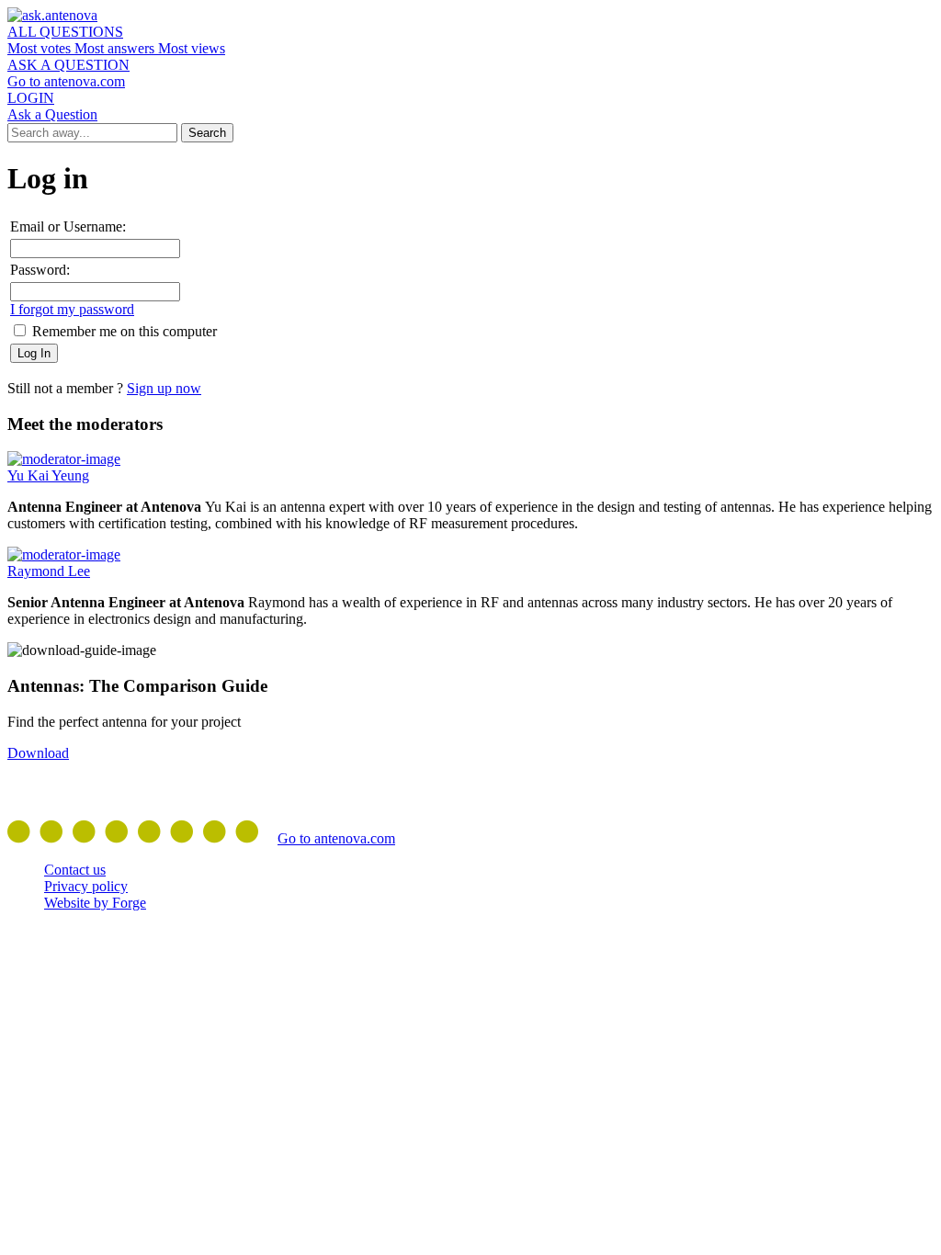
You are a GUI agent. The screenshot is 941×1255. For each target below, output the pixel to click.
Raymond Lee (48, 571)
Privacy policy (86, 886)
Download (38, 753)
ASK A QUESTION (68, 65)
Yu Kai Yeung (48, 475)
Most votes (40, 48)
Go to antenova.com (66, 81)
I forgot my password (72, 309)
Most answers (116, 48)
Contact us (75, 869)
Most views (191, 48)
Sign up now (164, 388)
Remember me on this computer (122, 331)
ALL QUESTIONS (65, 32)
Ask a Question (52, 114)
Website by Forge (95, 902)
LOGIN (30, 98)
